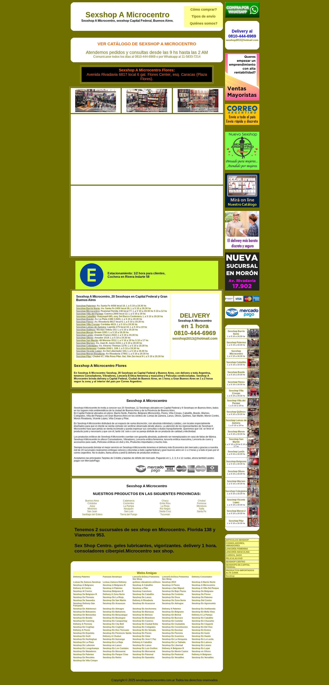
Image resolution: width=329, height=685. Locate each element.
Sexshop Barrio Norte (88, 308)
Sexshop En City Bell (113, 624)
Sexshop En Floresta (172, 633)
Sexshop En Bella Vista (203, 612)
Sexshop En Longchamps (86, 648)
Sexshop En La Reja (113, 642)
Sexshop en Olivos (201, 651)
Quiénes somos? (203, 23)
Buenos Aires (92, 500)
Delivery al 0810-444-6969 (242, 33)
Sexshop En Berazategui (115, 615)
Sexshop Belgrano (86, 348)
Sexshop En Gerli (81, 636)
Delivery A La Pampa (202, 615)
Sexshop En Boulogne (114, 618)
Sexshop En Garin (201, 633)
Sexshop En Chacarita (203, 621)
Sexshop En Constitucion (175, 627)
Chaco (165, 500)
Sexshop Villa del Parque (89, 313)
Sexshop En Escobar (172, 630)
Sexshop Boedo (84, 319)
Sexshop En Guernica (173, 636)
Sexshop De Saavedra (84, 600)
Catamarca (128, 500)
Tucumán (165, 514)
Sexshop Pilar (83, 356)
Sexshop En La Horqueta (174, 639)
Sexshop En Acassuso (114, 603)
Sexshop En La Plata (83, 642)
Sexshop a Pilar (140, 588)
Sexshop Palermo (85, 305)
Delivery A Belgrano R (173, 648)
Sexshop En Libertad (172, 645)
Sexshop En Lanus (142, 645)
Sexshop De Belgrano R (85, 594)
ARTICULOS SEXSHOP (237, 540)
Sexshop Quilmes (85, 329)
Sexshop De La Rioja (113, 597)
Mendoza (201, 506)
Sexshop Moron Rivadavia (90, 353)
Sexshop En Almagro (113, 609)
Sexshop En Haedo (201, 636)
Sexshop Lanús (84, 335)
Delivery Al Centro (82, 588)
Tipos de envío (204, 16)
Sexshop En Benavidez (84, 615)
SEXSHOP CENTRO (235, 561)
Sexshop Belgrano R (113, 591)
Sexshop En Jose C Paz (144, 639)
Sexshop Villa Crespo (87, 324)
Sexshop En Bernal (171, 615)
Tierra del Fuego (128, 514)
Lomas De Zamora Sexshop (87, 582)
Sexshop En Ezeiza (201, 630)
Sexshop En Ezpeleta (83, 633)
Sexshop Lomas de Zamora (91, 327)
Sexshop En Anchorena (144, 609)
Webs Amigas (147, 573)
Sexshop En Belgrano (173, 612)
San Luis (128, 511)
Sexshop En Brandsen (144, 618)
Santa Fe (201, 511)
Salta (201, 508)
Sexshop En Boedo (82, 618)
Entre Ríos (165, 503)
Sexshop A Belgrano (83, 585)
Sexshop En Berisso (143, 615)
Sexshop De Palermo (202, 597)
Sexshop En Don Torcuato (116, 630)
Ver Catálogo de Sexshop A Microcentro (146, 44)
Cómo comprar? (203, 9)
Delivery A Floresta (82, 624)
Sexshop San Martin (87, 340)
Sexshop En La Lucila (202, 639)
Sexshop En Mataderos (84, 651)
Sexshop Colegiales (87, 345)
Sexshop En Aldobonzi (84, 609)
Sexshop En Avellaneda (203, 609)
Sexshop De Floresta (83, 597)
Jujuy (92, 506)
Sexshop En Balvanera (84, 612)
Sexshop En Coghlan (83, 627)
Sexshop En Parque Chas (115, 654)
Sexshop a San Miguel (173, 588)
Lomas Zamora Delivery (114, 582)
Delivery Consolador (202, 577)
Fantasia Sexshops (112, 577)
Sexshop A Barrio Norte (203, 582)
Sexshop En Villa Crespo (85, 660)
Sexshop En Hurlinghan (85, 639)
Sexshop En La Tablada (173, 642)
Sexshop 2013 (169, 582)
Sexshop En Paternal (143, 654)
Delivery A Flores (81, 630)
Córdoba (92, 503)
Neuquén (128, 508)
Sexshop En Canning (83, 621)
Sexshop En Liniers (201, 645)
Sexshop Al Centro (82, 591)
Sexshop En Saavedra (143, 657)
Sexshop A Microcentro (127, 14)
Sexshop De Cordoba (172, 594)
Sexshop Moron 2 (236, 511)
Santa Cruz (165, 511)
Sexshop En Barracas (143, 612)
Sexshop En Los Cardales (116, 648)
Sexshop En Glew (141, 636)
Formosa (201, 503)
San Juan (92, 511)
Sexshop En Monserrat (114, 651)
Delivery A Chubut (112, 636)
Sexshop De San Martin (114, 600)
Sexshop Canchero (142, 591)
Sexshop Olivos (84, 337)
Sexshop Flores (84, 321)
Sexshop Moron (84, 332)
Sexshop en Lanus (112, 645)
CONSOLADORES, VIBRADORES (235, 544)
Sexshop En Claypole (202, 624)
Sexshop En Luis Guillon (145, 648)
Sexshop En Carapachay (115, 621)
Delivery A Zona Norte (114, 594)
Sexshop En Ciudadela (173, 624)
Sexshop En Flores (142, 633)
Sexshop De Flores (201, 594)
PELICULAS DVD (234, 558)
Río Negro (165, 508)
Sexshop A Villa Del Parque (205, 588)
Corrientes (128, 503)
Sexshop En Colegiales (144, 627)
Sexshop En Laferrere (84, 645)
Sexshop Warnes (85, 343)
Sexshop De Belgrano (202, 591)
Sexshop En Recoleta (83, 657)
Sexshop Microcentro (87, 311)
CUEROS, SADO (234, 555)
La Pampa (128, 506)
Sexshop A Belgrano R (114, 585)
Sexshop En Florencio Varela (117, 633)
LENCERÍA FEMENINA (237, 549)
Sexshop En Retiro (112, 657)
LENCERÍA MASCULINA (238, 552)
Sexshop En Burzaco (172, 618)
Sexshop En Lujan (201, 648)
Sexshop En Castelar (172, 621)
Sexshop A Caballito (143, 585)
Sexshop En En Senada (144, 630)
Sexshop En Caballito (202, 618)
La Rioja (165, 506)
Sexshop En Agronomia (204, 603)
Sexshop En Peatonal (172, 654)
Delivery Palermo (81, 577)
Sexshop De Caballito (143, 594)
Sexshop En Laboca (202, 642)
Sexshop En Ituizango (114, 639)
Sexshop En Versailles (173, 657)
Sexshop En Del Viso (202, 627)
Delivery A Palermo (171, 609)
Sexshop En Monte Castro (175, 651)
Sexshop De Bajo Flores (174, 591)
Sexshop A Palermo (112, 588)
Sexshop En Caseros (143, 621)
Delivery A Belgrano (202, 654)
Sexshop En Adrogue (172, 603)
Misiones (92, 508)
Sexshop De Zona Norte (174, 600)
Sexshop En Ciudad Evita (145, 624)
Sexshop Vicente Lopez (88, 351)
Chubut (201, 500)
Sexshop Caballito (86, 316)
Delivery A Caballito (142, 642)
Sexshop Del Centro (202, 600)
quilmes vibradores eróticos (147, 582)
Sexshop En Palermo (83, 654)
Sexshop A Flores (171, 585)
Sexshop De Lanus (142, 597)
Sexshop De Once (171, 597)
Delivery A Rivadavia (143, 600)
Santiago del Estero (92, 514)
